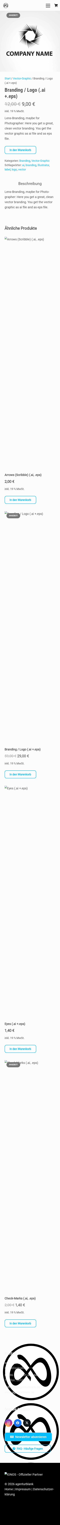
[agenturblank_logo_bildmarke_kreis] (5, 5)
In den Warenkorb (20, 150)
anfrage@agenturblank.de (22, 1387)
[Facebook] (18, 1423)
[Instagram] (8, 1423)
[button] (48, 5)
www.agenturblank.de (19, 1392)
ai (23, 165)
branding (31, 165)
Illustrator (43, 165)
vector (22, 169)
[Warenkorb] (56, 5)
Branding (24, 160)
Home (9, 1489)
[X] (27, 1423)
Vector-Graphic (22, 78)
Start (8, 78)
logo (14, 169)
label (7, 169)
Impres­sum (23, 1489)
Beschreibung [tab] (30, 183)
